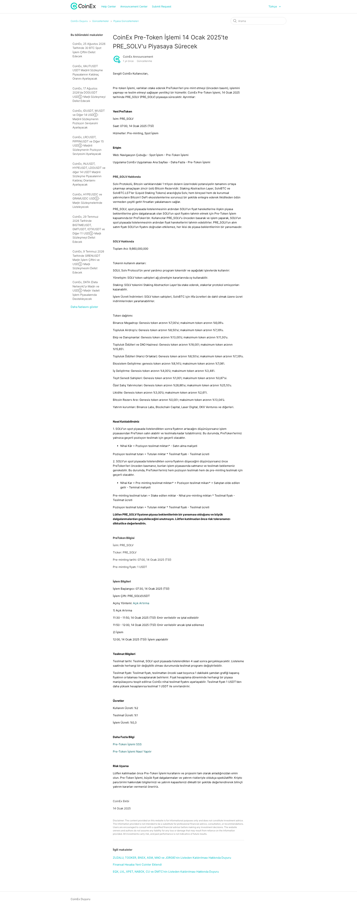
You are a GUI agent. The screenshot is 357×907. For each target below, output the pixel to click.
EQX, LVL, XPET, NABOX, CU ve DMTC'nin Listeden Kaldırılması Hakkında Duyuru (166, 871)
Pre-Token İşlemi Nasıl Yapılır (132, 751)
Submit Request (161, 6)
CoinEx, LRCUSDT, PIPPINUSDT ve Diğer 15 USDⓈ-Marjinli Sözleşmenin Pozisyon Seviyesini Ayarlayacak (88, 145)
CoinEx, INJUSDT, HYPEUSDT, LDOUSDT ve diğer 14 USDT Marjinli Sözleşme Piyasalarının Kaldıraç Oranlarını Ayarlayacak (89, 174)
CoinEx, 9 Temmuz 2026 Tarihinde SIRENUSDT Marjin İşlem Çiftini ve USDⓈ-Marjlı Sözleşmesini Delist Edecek (88, 262)
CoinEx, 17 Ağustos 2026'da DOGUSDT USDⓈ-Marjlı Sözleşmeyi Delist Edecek (89, 95)
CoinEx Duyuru (79, 21)
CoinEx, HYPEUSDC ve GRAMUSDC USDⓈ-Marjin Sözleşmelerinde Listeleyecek (87, 201)
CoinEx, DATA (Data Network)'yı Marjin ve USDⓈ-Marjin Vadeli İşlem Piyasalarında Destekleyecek (86, 290)
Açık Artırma (141, 603)
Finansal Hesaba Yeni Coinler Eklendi (137, 864)
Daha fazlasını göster (84, 307)
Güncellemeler (100, 21)
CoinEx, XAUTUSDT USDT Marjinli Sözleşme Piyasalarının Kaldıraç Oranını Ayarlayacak (88, 72)
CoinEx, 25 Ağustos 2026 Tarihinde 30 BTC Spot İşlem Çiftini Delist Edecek (89, 50)
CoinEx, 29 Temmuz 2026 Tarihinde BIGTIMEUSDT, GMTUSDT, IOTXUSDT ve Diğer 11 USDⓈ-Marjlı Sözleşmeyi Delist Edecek (89, 229)
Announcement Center (133, 6)
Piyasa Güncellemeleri (126, 21)
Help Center (108, 6)
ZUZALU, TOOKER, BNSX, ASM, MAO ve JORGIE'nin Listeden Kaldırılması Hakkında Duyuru (172, 857)
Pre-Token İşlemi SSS (127, 744)
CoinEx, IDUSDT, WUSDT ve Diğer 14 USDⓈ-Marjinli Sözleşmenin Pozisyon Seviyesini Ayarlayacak (89, 119)
